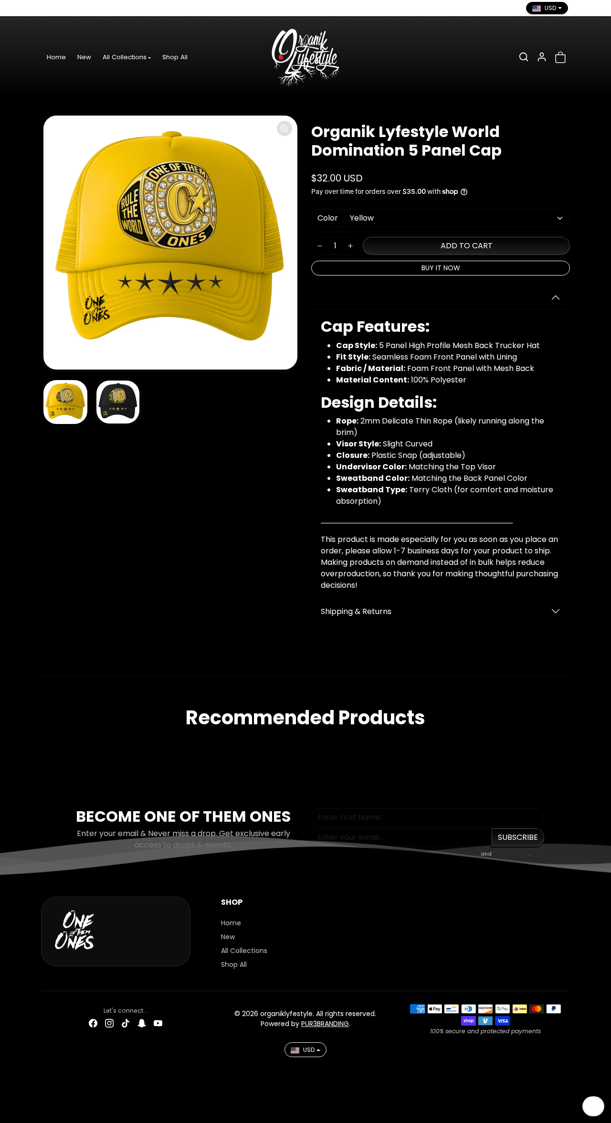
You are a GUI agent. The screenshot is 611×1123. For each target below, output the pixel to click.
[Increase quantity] (350, 246)
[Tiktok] (82, 8)
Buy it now (440, 268)
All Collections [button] (125, 57)
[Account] (542, 57)
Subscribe (518, 837)
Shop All (175, 57)
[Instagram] (65, 8)
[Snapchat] (98, 8)
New (84, 57)
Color (327, 217)
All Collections (244, 950)
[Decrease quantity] (319, 246)
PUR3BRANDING (325, 1023)
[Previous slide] (44, 745)
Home (56, 57)
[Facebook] (49, 8)
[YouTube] (114, 8)
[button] (524, 57)
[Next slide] (567, 745)
